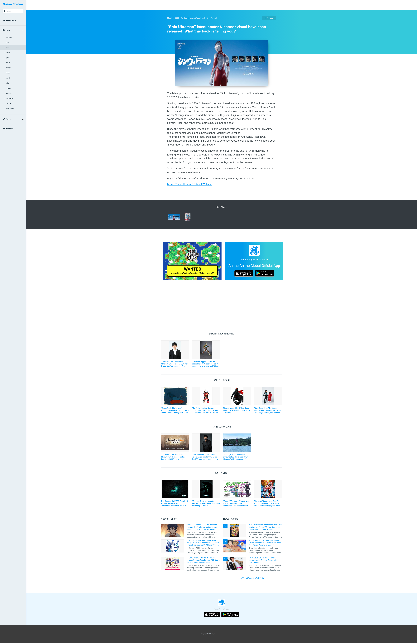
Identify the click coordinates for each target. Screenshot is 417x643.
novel (8, 78)
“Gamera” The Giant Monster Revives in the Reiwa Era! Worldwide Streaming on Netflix (206, 503)
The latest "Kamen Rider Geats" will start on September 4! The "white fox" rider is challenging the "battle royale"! (267, 503)
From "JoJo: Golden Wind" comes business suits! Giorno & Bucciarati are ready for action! (263, 560)
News (8, 30)
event (8, 42)
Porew (213, 18)
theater (8, 103)
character (9, 37)
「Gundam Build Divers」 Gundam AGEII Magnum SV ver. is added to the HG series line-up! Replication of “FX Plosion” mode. (203, 542)
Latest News (11, 21)
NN (208, 18)
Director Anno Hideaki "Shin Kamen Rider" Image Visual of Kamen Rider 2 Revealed (236, 410)
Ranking (9, 129)
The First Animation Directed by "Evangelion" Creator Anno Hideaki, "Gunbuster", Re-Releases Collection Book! (205, 410)
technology (9, 98)
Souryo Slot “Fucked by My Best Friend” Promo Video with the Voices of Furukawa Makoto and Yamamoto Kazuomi (265, 542)
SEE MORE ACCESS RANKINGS (252, 578)
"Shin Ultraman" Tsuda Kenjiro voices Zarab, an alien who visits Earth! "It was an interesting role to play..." (205, 457)
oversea (8, 88)
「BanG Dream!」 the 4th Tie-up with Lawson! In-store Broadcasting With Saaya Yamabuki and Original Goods (203, 560)
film (7, 47)
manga (8, 68)
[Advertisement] (219, 5)
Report (8, 119)
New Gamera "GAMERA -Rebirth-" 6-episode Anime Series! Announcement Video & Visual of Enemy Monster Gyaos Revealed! (174, 503)
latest (8, 63)
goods (8, 57)
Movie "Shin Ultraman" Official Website (189, 184)
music (8, 73)
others (8, 83)
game (8, 52)
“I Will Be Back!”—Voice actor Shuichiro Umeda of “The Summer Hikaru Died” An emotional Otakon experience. (174, 364)
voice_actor (10, 109)
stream (8, 93)
